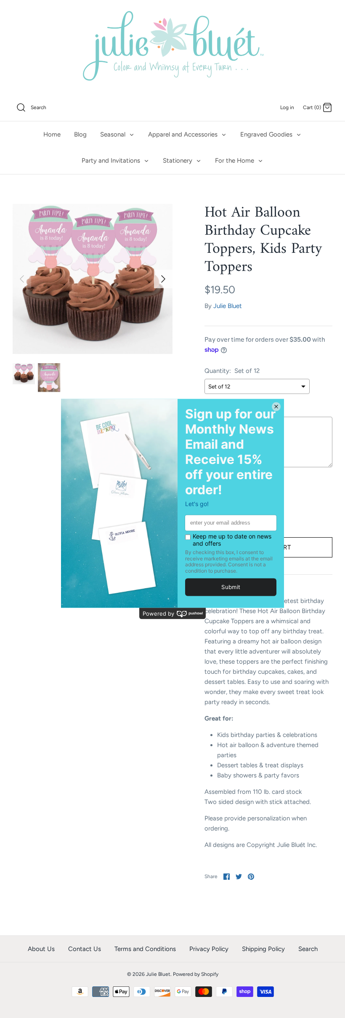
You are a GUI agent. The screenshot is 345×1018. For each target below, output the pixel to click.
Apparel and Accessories (183, 134)
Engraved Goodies (267, 134)
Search (308, 949)
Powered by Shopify (195, 974)
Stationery (178, 160)
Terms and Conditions (145, 949)
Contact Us (84, 949)
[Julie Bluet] (172, 47)
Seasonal (113, 134)
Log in (287, 107)
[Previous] (22, 279)
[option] (92, 279)
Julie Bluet (227, 306)
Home (52, 134)
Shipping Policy (263, 949)
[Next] (163, 279)
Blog (80, 134)
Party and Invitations (112, 160)
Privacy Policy (208, 949)
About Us (41, 949)
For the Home (235, 160)
